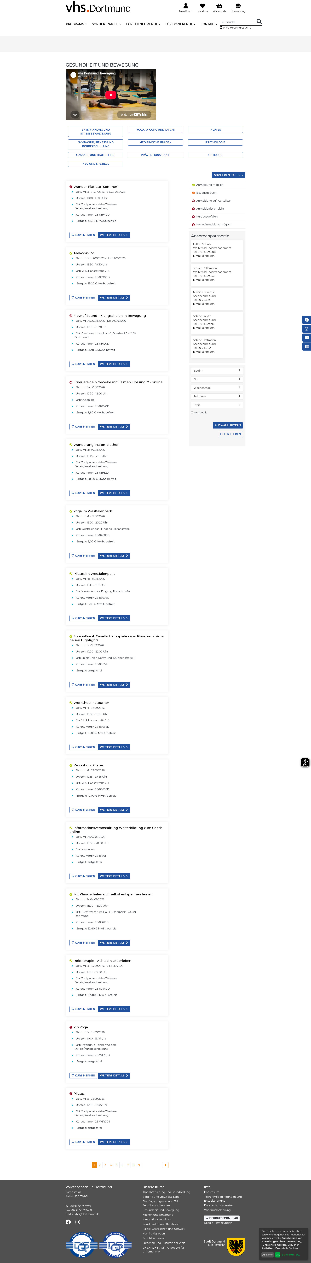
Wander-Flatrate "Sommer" (96, 187)
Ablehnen (267, 1254)
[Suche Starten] (259, 22)
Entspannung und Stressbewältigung (95, 131)
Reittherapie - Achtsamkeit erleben (102, 961)
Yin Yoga (81, 1027)
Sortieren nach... (227, 175)
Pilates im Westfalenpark (94, 574)
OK (278, 1254)
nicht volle (200, 412)
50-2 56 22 (204, 347)
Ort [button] (196, 379)
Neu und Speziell (95, 163)
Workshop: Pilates (88, 765)
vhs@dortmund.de (87, 1214)
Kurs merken (84, 235)
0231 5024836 (206, 275)
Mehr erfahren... (291, 1254)
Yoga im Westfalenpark (93, 511)
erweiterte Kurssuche (236, 27)
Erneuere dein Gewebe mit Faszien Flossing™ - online (118, 382)
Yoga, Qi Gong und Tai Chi (155, 129)
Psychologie (215, 142)
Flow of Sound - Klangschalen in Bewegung (110, 316)
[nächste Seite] (165, 1165)
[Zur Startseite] (98, 6)
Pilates (215, 129)
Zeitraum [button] (200, 396)
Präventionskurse (155, 155)
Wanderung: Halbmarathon (97, 445)
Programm (75, 24)
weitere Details (112, 235)
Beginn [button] (198, 370)
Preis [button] (197, 405)
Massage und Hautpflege (95, 155)
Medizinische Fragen (155, 142)
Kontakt (208, 24)
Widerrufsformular (222, 1218)
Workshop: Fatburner (91, 703)
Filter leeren (230, 434)
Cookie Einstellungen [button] (218, 1222)
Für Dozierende (179, 24)
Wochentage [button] (202, 387)
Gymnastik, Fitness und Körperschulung (96, 144)
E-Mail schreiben (204, 255)
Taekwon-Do (84, 253)
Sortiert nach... (105, 24)
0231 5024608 (207, 251)
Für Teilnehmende (142, 24)
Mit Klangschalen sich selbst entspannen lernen (113, 894)
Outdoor (215, 155)
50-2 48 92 (204, 299)
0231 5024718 (206, 323)
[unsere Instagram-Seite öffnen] (77, 1222)
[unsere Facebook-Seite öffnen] (68, 1222)
